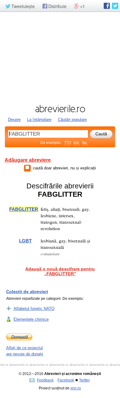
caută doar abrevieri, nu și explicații (64, 168)
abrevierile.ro (60, 109)
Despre (14, 119)
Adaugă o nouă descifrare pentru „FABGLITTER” (60, 271)
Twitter (84, 380)
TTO (67, 143)
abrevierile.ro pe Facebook (107, 6)
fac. (85, 143)
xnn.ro (75, 388)
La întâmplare (39, 119)
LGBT (25, 240)
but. (77, 143)
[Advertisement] (60, 57)
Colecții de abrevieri (27, 291)
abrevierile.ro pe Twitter (115, 6)
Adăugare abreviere (28, 160)
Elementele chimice (31, 319)
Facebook (66, 380)
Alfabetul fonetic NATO (34, 308)
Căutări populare (72, 119)
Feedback (45, 380)
